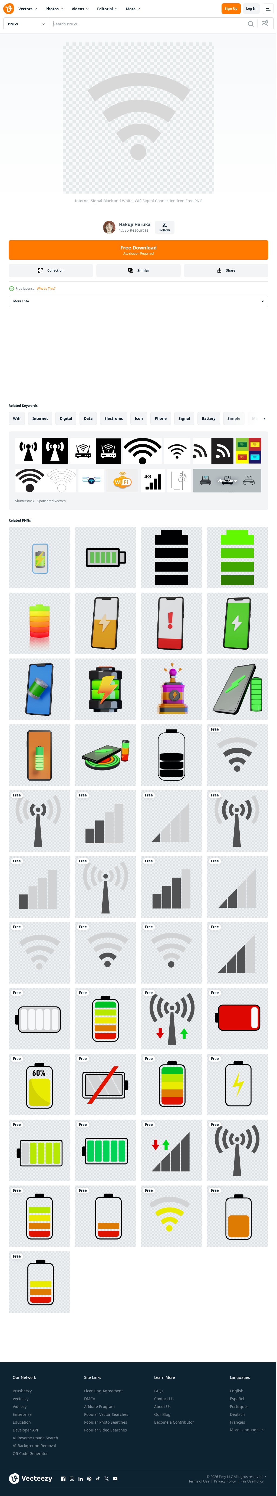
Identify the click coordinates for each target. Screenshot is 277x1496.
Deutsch (233, 1414)
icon (139, 418)
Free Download (136, 250)
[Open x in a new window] (106, 1478)
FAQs (158, 1390)
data (88, 418)
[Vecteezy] (8, 8)
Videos (78, 8)
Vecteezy (20, 1398)
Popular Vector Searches (106, 1414)
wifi (17, 418)
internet (40, 418)
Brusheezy (21, 1390)
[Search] (246, 24)
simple (233, 418)
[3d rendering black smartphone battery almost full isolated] (237, 623)
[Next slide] (255, 418)
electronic (113, 418)
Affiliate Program (99, 1406)
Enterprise (21, 1414)
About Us (162, 1406)
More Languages (241, 1430)
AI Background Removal (33, 1445)
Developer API (25, 1430)
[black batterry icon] (171, 755)
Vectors (25, 8)
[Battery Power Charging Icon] (237, 1084)
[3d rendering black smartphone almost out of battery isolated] (105, 623)
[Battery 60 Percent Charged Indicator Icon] (39, 1084)
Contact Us (163, 1398)
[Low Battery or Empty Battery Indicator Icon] (39, 1018)
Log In (247, 8)
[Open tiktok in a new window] (98, 1478)
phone (161, 418)
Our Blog (162, 1414)
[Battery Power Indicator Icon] (39, 1150)
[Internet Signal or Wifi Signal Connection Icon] (171, 1216)
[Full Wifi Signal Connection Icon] (171, 1018)
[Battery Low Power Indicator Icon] (237, 1018)
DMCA (89, 1398)
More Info (21, 301)
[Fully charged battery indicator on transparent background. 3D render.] (39, 623)
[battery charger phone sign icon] (171, 557)
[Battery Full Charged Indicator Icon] (105, 1018)
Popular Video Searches (105, 1430)
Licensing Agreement (103, 1390)
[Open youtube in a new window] (115, 1478)
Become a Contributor (173, 1422)
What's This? (46, 288)
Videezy (19, 1406)
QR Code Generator (29, 1453)
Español (233, 1398)
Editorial (105, 8)
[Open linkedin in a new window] (80, 1478)
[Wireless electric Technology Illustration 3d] (171, 689)
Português (235, 1406)
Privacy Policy (221, 1480)
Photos (52, 8)
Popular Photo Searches (105, 1422)
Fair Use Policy (248, 1480)
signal (184, 418)
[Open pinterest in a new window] (89, 1478)
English (233, 1390)
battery (209, 418)
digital (66, 418)
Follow (162, 230)
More (131, 8)
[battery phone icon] (105, 557)
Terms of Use (194, 1480)
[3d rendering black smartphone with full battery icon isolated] (39, 689)
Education (21, 1422)
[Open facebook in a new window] (63, 1478)
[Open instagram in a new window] (72, 1478)
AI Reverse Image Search (35, 1437)
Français (234, 1422)
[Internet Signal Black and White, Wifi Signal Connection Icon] (237, 755)
